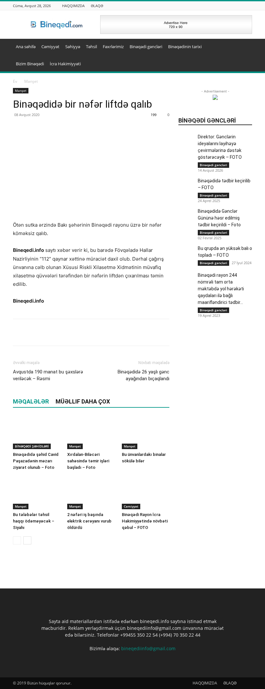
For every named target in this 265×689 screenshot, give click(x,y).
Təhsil (91, 46)
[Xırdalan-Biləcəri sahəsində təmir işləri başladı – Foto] (91, 432)
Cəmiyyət (50, 46)
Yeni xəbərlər (240, 109)
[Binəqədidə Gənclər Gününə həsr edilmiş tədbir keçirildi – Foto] (186, 216)
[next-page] (27, 540)
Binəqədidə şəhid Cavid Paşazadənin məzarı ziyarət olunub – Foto (35, 461)
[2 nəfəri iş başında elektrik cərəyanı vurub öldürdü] (91, 492)
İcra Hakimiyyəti (65, 64)
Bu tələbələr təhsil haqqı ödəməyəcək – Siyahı (33, 521)
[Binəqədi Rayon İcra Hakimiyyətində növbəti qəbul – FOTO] (145, 492)
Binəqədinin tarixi (185, 46)
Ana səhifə (26, 46)
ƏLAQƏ (97, 5)
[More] (64, 332)
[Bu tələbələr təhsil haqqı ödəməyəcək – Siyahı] (36, 492)
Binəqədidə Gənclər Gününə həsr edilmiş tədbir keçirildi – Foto (219, 218)
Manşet (20, 90)
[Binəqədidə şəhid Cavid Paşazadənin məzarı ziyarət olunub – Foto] (36, 432)
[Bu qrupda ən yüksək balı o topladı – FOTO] (186, 264)
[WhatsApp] (49, 332)
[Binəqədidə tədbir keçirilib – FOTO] (186, 186)
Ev (15, 81)
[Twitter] (34, 332)
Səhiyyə (72, 46)
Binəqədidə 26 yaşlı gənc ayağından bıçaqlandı (143, 375)
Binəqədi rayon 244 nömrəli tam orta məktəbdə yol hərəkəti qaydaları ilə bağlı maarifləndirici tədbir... (221, 289)
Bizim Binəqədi (30, 64)
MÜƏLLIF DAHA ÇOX (83, 401)
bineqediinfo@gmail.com (148, 648)
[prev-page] (17, 540)
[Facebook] (19, 332)
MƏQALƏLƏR (31, 401)
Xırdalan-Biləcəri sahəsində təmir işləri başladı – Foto (88, 461)
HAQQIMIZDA (73, 5)
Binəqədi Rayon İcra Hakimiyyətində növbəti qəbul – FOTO (145, 521)
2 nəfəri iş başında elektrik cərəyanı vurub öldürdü (89, 521)
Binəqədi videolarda (233, 86)
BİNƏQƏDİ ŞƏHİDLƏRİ (32, 446)
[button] (244, 47)
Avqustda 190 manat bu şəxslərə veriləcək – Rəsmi (48, 375)
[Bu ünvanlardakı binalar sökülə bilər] (145, 432)
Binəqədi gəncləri (146, 46)
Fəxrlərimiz (113, 46)
